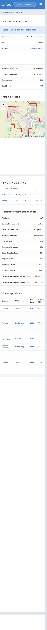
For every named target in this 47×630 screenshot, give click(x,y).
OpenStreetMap (39, 137)
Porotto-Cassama (5, 347)
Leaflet (29, 137)
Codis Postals (6, 12)
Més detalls (38, 48)
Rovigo (5, 362)
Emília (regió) (20, 323)
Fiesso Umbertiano (6, 339)
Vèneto (18, 308)
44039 (40, 86)
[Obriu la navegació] (41, 4)
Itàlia (16, 12)
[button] (24, 4)
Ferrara (5, 323)
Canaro (5, 308)
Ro (17, 201)
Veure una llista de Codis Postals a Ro (19, 30)
